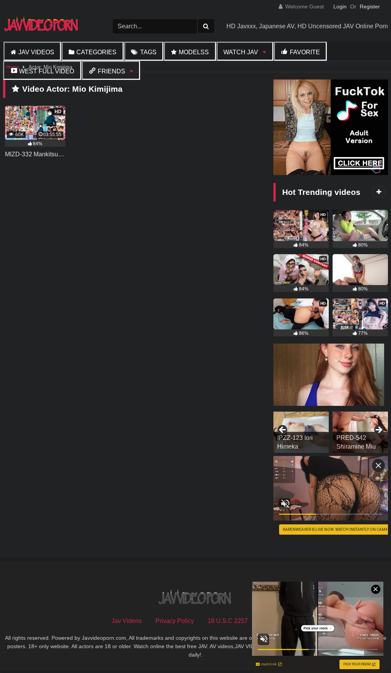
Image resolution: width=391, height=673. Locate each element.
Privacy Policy (174, 621)
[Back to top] (367, 650)
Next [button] (378, 430)
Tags (148, 52)
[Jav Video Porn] (46, 26)
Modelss (194, 52)
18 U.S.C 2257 (228, 621)
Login (340, 6)
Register (370, 6)
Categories (96, 52)
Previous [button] (283, 430)
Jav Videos (36, 52)
